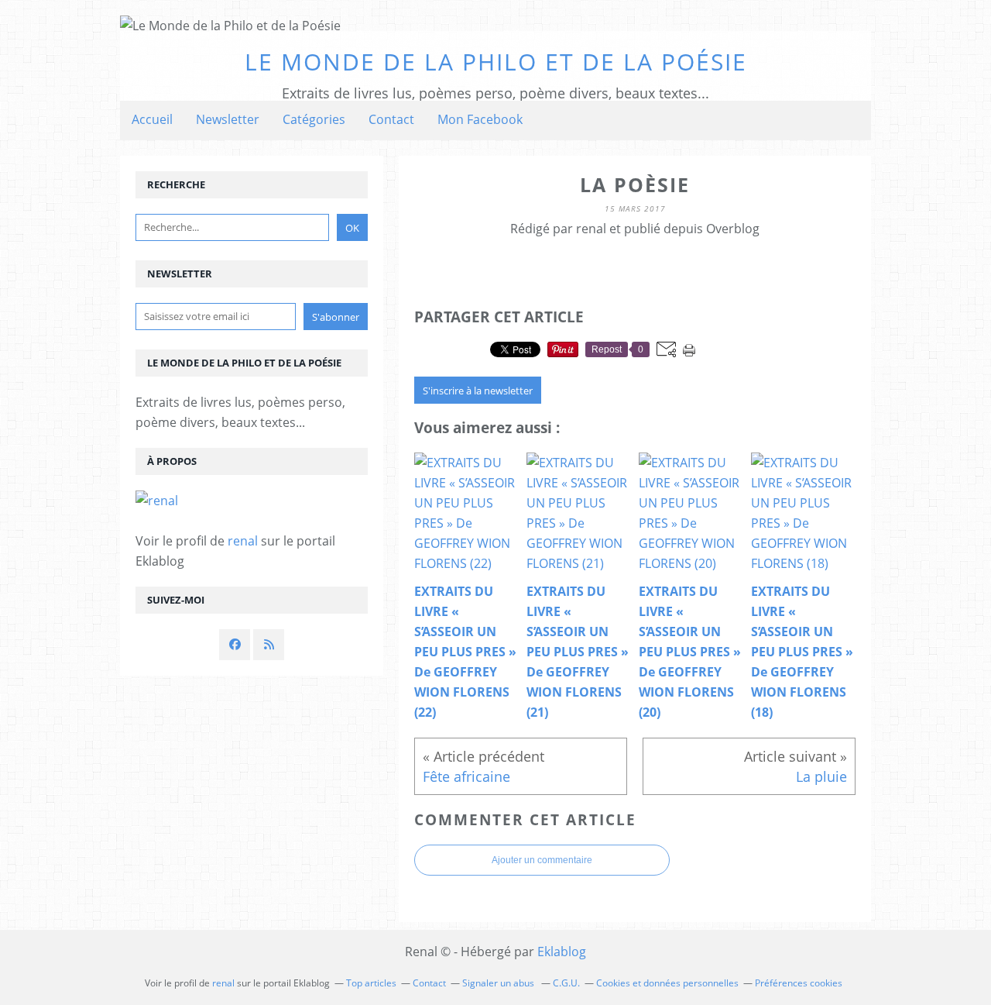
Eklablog (561, 951)
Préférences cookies (798, 983)
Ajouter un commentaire (542, 860)
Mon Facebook (480, 119)
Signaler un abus (499, 983)
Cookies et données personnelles (667, 983)
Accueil (152, 119)
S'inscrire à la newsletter (478, 391)
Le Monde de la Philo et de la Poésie (496, 61)
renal (243, 540)
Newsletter (227, 119)
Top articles (371, 983)
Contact (391, 119)
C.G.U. (566, 983)
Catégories (314, 119)
